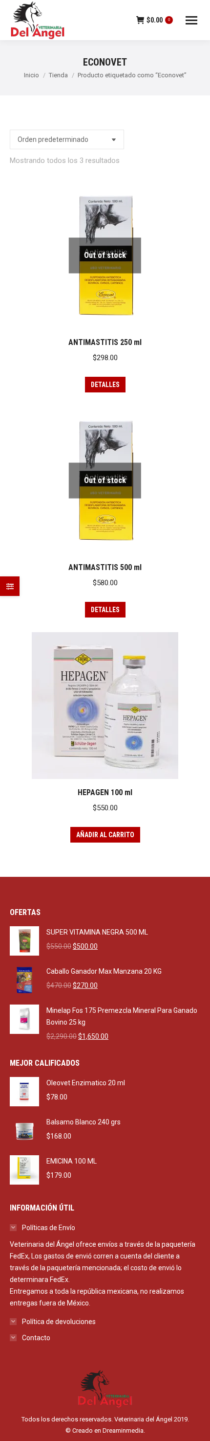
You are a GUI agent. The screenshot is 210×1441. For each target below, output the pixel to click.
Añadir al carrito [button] (105, 835)
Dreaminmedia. (124, 1430)
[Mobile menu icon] (191, 20)
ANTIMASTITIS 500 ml (105, 567)
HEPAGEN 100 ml (105, 792)
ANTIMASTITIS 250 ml (105, 342)
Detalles (105, 385)
